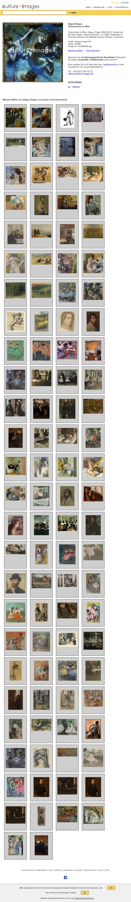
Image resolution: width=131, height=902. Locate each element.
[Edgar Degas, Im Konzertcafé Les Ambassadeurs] (93, 447)
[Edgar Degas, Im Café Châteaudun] (15, 243)
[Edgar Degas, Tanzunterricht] (93, 389)
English (125, 3)
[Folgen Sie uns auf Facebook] (65, 878)
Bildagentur (27, 870)
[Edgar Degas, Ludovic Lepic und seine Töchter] (67, 734)
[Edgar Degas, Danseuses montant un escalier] (67, 756)
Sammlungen (41, 870)
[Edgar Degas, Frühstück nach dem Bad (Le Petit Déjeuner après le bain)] (67, 272)
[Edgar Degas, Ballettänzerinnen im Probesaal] (93, 121)
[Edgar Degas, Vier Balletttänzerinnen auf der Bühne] (67, 821)
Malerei (76, 87)
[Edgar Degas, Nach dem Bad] (41, 182)
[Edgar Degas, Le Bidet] (41, 622)
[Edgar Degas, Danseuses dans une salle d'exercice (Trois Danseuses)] (41, 709)
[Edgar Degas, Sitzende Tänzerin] (41, 680)
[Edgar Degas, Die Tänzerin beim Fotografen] (67, 156)
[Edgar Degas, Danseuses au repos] (15, 796)
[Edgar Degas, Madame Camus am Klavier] (41, 854)
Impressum (68, 870)
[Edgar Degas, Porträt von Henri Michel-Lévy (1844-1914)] (15, 738)
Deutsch (115, 3)
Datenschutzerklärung (84, 898)
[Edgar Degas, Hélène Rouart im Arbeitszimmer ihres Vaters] (67, 243)
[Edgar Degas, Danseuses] (15, 767)
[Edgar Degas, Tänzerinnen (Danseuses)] (15, 389)
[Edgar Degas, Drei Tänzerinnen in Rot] (67, 563)
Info (107, 870)
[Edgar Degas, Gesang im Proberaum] (93, 360)
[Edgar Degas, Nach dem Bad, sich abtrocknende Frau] (15, 534)
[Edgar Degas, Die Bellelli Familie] (67, 385)
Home (88, 7)
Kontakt (79, 870)
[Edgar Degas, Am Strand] (41, 264)
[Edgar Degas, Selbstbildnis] (67, 331)
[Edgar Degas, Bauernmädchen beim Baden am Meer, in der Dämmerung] (67, 618)
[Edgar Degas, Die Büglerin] (41, 505)
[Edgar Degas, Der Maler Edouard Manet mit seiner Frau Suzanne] (16, 474)
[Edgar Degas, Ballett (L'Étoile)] (93, 592)
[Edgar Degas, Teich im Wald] (16, 297)
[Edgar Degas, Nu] (15, 331)
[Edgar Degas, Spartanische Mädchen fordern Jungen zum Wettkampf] (93, 237)
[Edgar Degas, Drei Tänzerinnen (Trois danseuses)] (67, 301)
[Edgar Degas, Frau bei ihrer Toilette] (16, 184)
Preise (58, 870)
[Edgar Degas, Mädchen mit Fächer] (15, 680)
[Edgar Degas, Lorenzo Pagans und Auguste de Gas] (15, 447)
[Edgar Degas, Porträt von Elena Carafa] (93, 214)
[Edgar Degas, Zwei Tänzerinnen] (15, 360)
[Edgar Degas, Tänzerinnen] (67, 177)
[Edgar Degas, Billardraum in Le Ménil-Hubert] (93, 413)
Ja (111, 888)
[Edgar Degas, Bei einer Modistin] (93, 299)
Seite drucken (93, 51)
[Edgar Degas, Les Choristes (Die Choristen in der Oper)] (93, 706)
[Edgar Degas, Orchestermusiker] (41, 534)
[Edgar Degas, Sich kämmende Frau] (93, 156)
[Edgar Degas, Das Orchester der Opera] (41, 418)
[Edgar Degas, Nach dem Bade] (41, 156)
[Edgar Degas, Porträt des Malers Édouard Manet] (67, 127)
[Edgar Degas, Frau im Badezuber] (93, 272)
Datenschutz (90, 870)
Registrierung (122, 7)
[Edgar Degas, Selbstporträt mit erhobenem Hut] (93, 534)
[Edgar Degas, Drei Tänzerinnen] (67, 680)
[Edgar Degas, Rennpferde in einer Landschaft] (41, 297)
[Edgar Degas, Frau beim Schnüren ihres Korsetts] (41, 563)
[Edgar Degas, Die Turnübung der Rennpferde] (16, 146)
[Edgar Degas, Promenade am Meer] (41, 237)
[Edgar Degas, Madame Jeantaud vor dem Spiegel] (16, 415)
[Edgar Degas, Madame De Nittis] (93, 738)
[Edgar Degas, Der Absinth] (41, 447)
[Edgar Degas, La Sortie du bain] (93, 476)
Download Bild (75, 51)
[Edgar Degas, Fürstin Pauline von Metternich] (41, 214)
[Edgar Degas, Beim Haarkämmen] (16, 649)
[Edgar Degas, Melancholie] (93, 501)
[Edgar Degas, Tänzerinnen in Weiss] (93, 559)
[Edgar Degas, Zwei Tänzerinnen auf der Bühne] (93, 680)
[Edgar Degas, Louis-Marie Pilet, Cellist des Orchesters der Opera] (41, 385)
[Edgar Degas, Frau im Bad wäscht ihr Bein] (16, 553)
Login (110, 7)
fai (69, 87)
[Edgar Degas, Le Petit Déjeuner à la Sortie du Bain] (15, 854)
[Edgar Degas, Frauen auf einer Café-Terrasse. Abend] (67, 587)
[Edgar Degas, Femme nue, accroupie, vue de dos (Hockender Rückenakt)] (67, 709)
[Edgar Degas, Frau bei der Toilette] (16, 500)
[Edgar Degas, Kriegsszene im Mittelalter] (41, 587)
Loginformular (109, 64)
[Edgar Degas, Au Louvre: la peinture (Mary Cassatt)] (41, 825)
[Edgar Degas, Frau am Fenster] (15, 709)
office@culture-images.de (80, 74)
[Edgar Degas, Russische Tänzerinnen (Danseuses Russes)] (15, 622)
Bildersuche (99, 7)
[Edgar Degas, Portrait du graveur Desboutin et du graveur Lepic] (16, 823)
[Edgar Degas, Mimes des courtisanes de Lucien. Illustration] (67, 646)
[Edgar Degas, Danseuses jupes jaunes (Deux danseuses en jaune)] (41, 331)
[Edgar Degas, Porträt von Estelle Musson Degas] (67, 208)
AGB (51, 870)
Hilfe (101, 870)
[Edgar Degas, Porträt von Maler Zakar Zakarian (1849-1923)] (16, 592)
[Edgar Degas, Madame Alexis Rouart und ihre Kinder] (41, 651)
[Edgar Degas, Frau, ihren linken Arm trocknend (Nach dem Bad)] (93, 823)
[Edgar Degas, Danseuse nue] (41, 767)
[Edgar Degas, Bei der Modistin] (16, 127)
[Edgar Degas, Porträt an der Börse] (67, 418)
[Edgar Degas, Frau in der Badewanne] (41, 127)
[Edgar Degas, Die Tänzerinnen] (67, 358)
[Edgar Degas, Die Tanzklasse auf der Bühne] (93, 181)
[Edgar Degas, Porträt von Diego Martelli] (41, 730)
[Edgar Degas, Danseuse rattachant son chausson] (16, 209)
